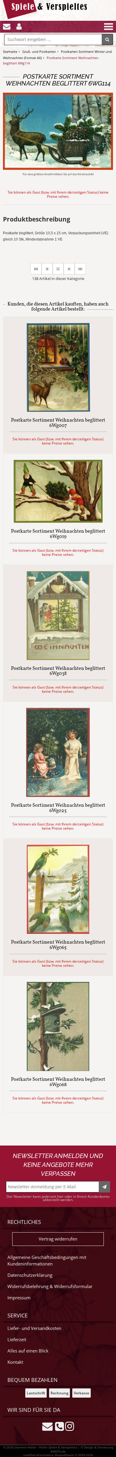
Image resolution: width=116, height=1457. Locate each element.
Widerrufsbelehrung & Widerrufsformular (50, 1286)
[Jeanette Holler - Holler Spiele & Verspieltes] (46, 17)
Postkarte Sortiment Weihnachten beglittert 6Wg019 (58, 534)
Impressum (19, 1298)
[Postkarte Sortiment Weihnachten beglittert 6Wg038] (58, 658)
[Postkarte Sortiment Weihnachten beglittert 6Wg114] (58, 168)
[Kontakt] (6, 26)
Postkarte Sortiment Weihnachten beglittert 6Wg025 (58, 808)
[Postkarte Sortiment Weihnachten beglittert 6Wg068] (58, 1069)
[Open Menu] (108, 26)
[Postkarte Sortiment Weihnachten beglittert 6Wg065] (58, 932)
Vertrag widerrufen (58, 1239)
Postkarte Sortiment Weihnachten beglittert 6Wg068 (58, 1082)
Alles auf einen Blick (27, 1351)
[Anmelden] (19, 26)
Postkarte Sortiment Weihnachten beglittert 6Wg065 (58, 945)
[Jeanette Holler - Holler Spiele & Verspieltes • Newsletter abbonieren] (104, 1186)
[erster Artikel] (36, 268)
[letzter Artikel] (80, 268)
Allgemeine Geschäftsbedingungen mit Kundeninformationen (46, 1260)
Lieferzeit (16, 1339)
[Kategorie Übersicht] (58, 268)
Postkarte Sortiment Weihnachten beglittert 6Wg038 (58, 671)
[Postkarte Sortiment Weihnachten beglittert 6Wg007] (58, 410)
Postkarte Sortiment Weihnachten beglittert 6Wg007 (58, 423)
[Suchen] (107, 39)
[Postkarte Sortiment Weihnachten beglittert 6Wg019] (58, 521)
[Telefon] (59, 1425)
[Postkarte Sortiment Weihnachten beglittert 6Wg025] (58, 795)
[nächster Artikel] (69, 268)
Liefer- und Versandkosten (34, 1328)
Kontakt (15, 1362)
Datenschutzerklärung (29, 1275)
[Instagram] (70, 1425)
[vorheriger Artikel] (47, 268)
